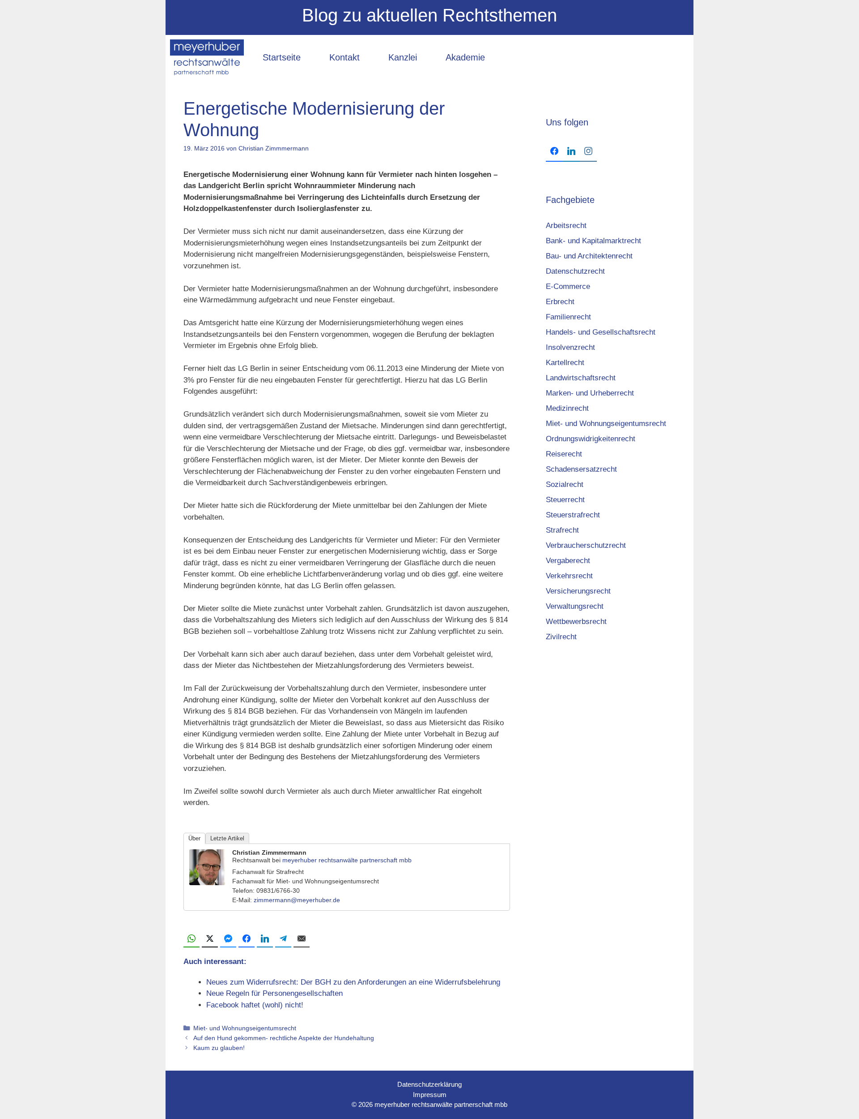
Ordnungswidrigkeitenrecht (590, 439)
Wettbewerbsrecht (576, 621)
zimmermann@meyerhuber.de (297, 900)
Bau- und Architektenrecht (589, 256)
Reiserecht (564, 454)
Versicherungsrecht (578, 591)
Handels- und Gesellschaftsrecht (600, 332)
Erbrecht (560, 301)
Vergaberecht (568, 560)
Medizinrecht (567, 408)
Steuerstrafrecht (573, 515)
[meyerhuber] (207, 57)
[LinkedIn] (265, 938)
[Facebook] (246, 938)
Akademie (465, 57)
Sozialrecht (564, 484)
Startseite (282, 57)
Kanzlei (402, 57)
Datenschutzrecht (575, 271)
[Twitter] (210, 938)
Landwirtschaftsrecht (581, 378)
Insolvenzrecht (570, 347)
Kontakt (344, 57)
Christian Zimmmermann (269, 852)
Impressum (430, 1094)
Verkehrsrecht (569, 576)
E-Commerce (568, 286)
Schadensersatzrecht (581, 469)
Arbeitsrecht (566, 225)
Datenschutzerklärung (429, 1084)
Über (194, 838)
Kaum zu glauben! (219, 1047)
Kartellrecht (565, 362)
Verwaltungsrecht (575, 606)
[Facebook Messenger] (228, 938)
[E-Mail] (301, 938)
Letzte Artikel (227, 838)
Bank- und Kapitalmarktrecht (593, 241)
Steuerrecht (565, 499)
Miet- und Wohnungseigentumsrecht (244, 1028)
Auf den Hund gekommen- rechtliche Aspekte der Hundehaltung (283, 1038)
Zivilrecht (561, 637)
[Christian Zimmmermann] (207, 882)
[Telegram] (283, 938)
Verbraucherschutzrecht (586, 545)
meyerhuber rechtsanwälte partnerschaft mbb (347, 860)
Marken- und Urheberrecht (590, 393)
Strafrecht (562, 530)
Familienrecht (568, 317)
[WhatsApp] (191, 938)
